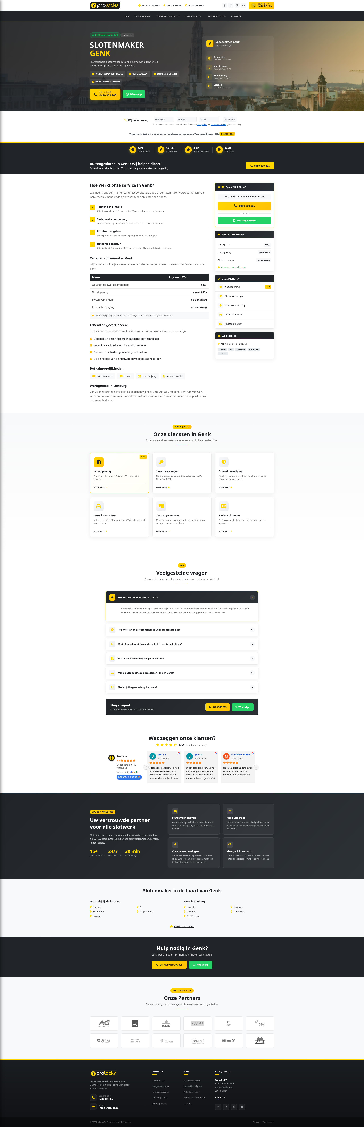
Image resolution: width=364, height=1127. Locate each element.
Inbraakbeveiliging (193, 1086)
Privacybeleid (202, 124)
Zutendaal (241, 349)
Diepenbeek (254, 349)
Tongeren (238, 911)
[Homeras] (197, 1040)
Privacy (256, 1122)
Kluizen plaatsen (160, 1097)
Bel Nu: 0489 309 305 (171, 964)
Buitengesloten (216, 16)
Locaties (187, 1103)
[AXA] (135, 1023)
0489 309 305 (227, 134)
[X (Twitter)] (230, 5)
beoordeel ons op (127, 776)
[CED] (260, 1023)
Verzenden (230, 119)
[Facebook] (224, 5)
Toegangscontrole (167, 16)
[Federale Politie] (229, 1023)
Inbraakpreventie (160, 1092)
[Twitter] (234, 1107)
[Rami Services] (260, 1040)
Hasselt (223, 349)
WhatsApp (202, 964)
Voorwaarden (268, 1122)
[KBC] (166, 1023)
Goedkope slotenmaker (195, 1097)
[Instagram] (237, 5)
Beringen (238, 907)
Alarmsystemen (159, 1103)
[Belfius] (104, 1040)
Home (126, 16)
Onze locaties (193, 16)
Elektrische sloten (192, 1080)
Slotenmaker (143, 16)
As (231, 349)
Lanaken (223, 353)
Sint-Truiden (193, 916)
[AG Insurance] (104, 1023)
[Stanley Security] (197, 1023)
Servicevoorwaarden (218, 124)
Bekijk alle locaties (184, 926)
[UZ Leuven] (166, 1040)
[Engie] (135, 1040)
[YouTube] (243, 5)
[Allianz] (229, 1040)
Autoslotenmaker (192, 1092)
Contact (236, 16)
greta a (162, 754)
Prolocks (122, 756)
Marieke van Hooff (241, 754)
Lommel (190, 911)
